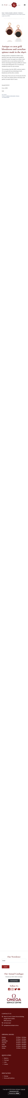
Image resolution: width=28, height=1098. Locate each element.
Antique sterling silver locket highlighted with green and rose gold (14, 881)
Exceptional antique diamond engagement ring (14, 713)
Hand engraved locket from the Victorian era (14, 937)
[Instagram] (12, 989)
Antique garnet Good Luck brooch (14, 492)
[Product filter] (2, 5)
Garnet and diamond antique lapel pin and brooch (14, 603)
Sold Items (20, 12)
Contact (6, 1064)
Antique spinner (6, 97)
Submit (5, 966)
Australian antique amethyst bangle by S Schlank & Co (14, 212)
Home (3, 12)
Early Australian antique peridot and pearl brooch (14, 548)
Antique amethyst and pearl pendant (14, 381)
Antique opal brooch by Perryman (14, 436)
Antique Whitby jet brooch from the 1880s (14, 268)
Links (5, 1062)
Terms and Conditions (9, 1078)
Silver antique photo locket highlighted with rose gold (14, 769)
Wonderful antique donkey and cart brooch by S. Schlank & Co (14, 325)
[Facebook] (9, 989)
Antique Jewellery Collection (11, 12)
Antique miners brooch (14, 658)
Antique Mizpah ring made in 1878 (14, 825)
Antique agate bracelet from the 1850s (14, 157)
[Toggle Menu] (24, 4)
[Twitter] (15, 989)
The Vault (6, 1060)
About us (6, 1058)
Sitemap (6, 1076)
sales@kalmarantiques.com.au (11, 1025)
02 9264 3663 (7, 1023)
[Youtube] (19, 989)
